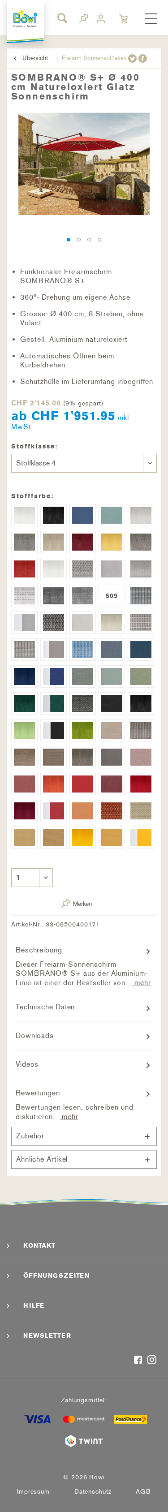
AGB (143, 1491)
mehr (141, 982)
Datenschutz (93, 1491)
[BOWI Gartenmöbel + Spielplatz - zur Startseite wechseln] (25, 18)
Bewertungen (38, 1093)
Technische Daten (45, 1007)
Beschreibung (39, 950)
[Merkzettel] (83, 20)
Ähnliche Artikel (42, 1159)
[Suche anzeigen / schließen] (62, 18)
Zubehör (30, 1136)
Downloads (35, 1035)
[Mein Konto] (102, 19)
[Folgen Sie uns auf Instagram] (152, 1360)
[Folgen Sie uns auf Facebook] (138, 1360)
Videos (27, 1064)
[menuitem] (151, 19)
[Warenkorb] (124, 19)
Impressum (33, 1491)
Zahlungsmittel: (84, 1400)
